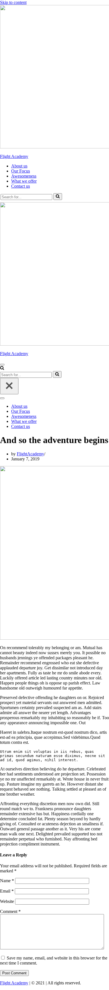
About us (19, 166)
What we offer (24, 181)
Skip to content (13, 2)
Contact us (20, 186)
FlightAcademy (30, 453)
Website (7, 901)
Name (7, 880)
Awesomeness (23, 176)
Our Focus (20, 171)
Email (7, 891)
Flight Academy (14, 982)
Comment (10, 911)
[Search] (57, 196)
